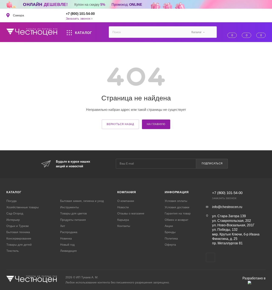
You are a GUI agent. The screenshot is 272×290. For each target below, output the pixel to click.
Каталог (13, 192)
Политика (171, 238)
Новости (123, 207)
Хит (62, 226)
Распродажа (68, 232)
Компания (126, 192)
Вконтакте (210, 257)
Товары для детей (19, 244)
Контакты (123, 226)
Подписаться (212, 163)
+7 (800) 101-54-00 (80, 13)
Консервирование (18, 238)
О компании (125, 201)
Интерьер (13, 219)
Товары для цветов (73, 213)
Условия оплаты (176, 201)
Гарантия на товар (178, 213)
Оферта (170, 244)
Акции (169, 226)
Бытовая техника (18, 232)
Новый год (67, 244)
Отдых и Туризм (17, 226)
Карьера (123, 219)
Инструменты (69, 207)
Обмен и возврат (176, 219)
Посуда (11, 201)
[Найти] (211, 32)
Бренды (170, 232)
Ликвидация (68, 250)
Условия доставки (177, 207)
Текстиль (12, 250)
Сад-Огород (14, 213)
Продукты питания (73, 219)
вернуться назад (120, 124)
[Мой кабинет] (263, 15)
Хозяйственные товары (22, 207)
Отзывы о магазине (130, 213)
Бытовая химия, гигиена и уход (82, 201)
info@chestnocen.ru (227, 207)
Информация (176, 192)
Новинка (66, 238)
